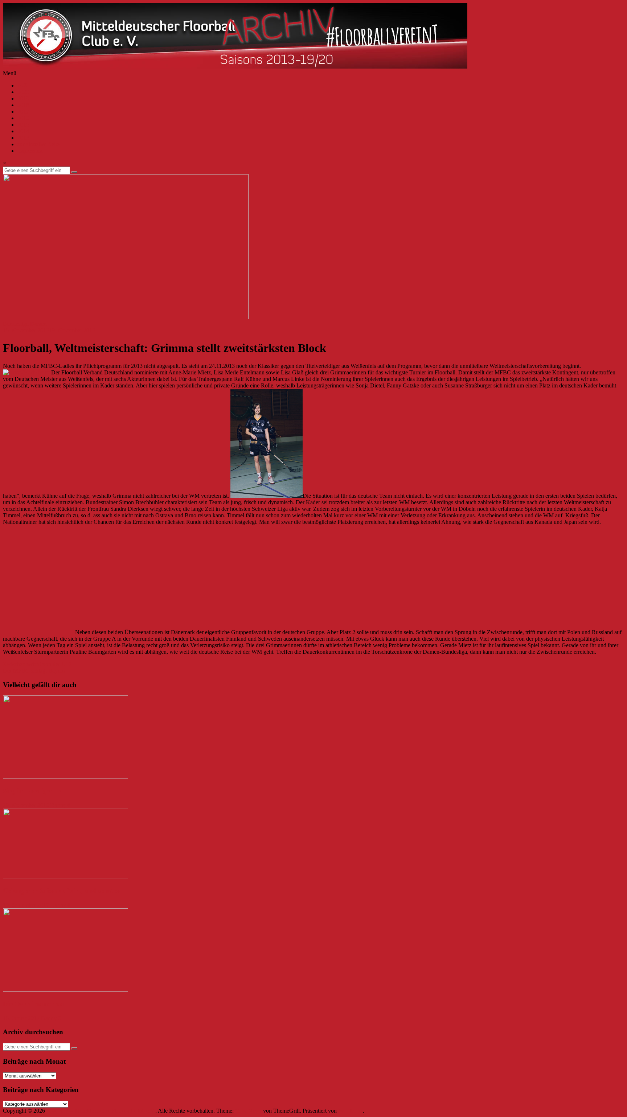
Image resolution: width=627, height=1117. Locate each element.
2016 (23, 118)
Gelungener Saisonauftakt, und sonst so (62, 891)
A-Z (22, 85)
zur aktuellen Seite (38, 144)
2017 (23, 111)
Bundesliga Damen (25, 324)
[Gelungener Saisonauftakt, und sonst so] (65, 877)
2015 (23, 125)
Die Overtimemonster (34, 1004)
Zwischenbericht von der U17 (37, 664)
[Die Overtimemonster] (65, 990)
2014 (23, 131)
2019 (23, 98)
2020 (23, 92)
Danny (58, 805)
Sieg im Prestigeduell (33, 791)
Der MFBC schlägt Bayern (34, 671)
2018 (23, 105)
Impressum (29, 151)
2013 (23, 138)
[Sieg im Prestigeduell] (65, 777)
